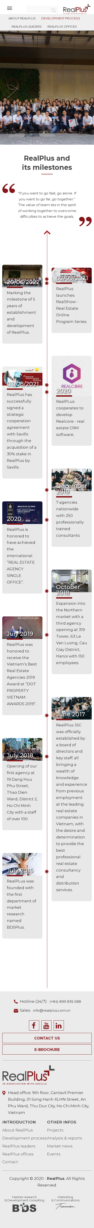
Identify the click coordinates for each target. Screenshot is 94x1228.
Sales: (45, 1010)
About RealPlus (17, 1130)
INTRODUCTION (19, 1122)
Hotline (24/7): (50, 1001)
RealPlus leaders (18, 1146)
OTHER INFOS (61, 1122)
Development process (24, 1138)
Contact (10, 1162)
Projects (55, 1130)
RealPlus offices (18, 1154)
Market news (60, 1146)
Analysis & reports (64, 1138)
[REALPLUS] (77, 8)
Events (53, 1154)
